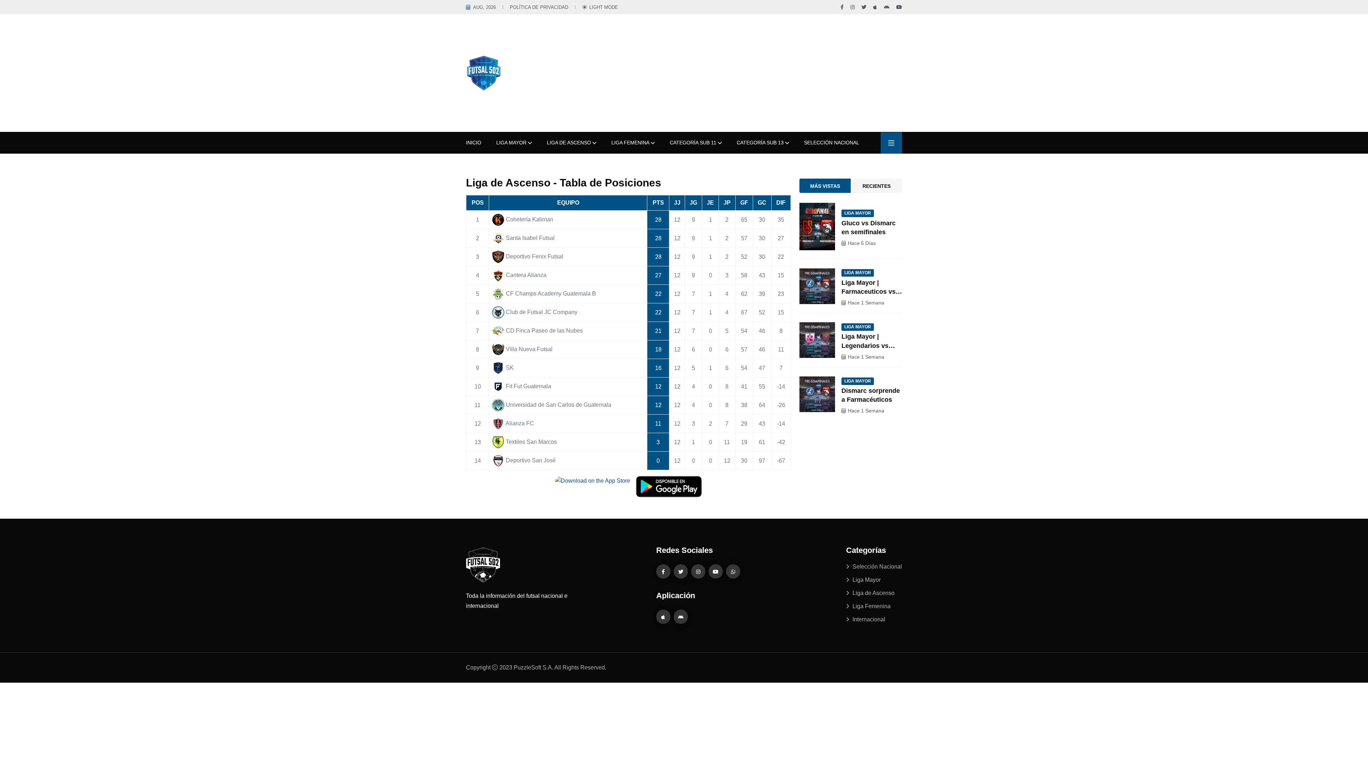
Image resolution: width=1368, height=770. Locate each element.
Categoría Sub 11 (693, 142)
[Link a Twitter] (863, 7)
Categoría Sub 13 (760, 142)
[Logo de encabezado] (484, 73)
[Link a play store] (681, 617)
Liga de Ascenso (569, 142)
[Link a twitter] (681, 571)
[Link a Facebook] (842, 7)
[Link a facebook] (663, 571)
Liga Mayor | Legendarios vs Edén (864, 341)
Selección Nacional (831, 142)
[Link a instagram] (698, 571)
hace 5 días (862, 243)
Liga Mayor (511, 142)
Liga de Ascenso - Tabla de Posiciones (563, 183)
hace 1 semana (866, 303)
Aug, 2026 (484, 7)
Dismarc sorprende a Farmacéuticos (870, 395)
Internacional (869, 619)
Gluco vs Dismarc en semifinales (868, 228)
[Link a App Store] (875, 7)
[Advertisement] (721, 73)
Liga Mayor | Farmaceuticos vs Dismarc (868, 287)
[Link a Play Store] (887, 7)
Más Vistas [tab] (825, 186)
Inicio (473, 142)
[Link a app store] (663, 617)
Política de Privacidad (539, 7)
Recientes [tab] (876, 186)
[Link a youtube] (716, 571)
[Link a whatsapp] (733, 571)
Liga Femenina (630, 142)
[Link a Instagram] (852, 7)
